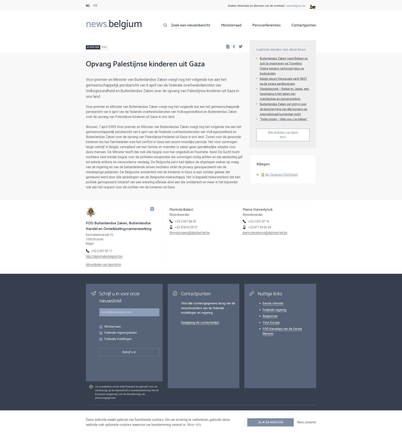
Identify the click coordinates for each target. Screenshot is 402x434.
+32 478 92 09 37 (186, 227)
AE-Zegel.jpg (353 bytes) (281, 174)
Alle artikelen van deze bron (283, 135)
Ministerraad (231, 25)
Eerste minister (273, 303)
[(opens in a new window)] (232, 46)
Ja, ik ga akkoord (270, 422)
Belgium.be (270, 316)
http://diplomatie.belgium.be (104, 256)
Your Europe (271, 322)
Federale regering (274, 310)
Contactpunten (303, 25)
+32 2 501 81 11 (101, 251)
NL (88, 6)
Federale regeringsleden (120, 333)
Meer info (194, 425)
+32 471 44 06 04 (259, 227)
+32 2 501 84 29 (185, 221)
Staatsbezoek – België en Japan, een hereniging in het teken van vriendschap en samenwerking (284, 94)
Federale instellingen (118, 339)
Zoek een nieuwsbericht (190, 25)
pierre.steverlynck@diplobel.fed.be (265, 232)
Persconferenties (266, 25)
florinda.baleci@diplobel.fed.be (189, 232)
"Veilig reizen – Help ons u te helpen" (284, 119)
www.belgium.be (295, 5)
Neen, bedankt (306, 422)
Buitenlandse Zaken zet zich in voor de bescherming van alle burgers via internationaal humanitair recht (283, 109)
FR (95, 6)
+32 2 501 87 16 (258, 221)
